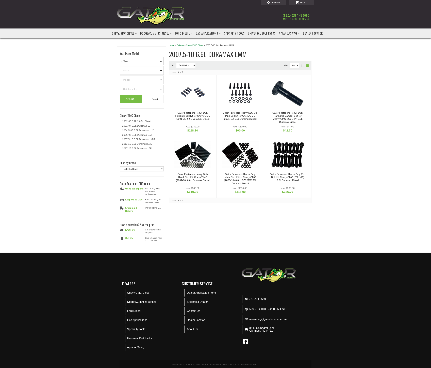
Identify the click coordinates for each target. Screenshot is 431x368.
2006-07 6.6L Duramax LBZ (137, 135)
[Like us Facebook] (245, 342)
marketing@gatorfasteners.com (268, 319)
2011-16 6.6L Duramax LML (137, 143)
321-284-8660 (257, 299)
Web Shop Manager (249, 364)
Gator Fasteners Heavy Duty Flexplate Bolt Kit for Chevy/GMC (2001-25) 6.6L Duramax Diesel (192, 115)
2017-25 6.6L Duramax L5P (137, 148)
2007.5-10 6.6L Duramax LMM (138, 139)
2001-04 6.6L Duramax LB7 (137, 125)
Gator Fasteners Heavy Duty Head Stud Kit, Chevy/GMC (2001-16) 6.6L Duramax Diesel (192, 177)
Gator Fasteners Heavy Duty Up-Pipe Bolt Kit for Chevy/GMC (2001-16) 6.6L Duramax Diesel (240, 115)
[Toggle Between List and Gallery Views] (305, 64)
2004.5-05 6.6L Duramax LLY (138, 130)
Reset (155, 99)
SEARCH (131, 99)
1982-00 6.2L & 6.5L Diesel (136, 121)
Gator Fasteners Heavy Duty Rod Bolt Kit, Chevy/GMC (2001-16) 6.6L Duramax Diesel (287, 177)
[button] (124, 33)
